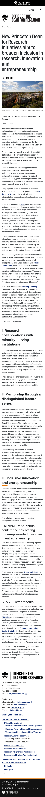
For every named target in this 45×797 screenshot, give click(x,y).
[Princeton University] (22, 3)
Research (13, 745)
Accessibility (9, 785)
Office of (12, 723)
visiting (23, 702)
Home (4, 27)
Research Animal (16, 736)
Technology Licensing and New (23, 732)
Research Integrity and (18, 752)
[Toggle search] (40, 10)
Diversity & (14, 782)
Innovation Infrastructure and (22, 726)
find (15, 710)
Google (16, 707)
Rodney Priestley (29, 287)
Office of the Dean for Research (15, 719)
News (9, 27)
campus (19, 705)
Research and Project (20, 755)
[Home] (21, 18)
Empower (30, 572)
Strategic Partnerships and (22, 729)
